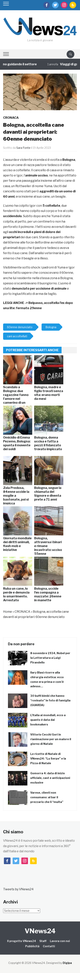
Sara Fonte (23, 147)
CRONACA (11, 118)
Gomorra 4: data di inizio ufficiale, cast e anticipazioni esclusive (50, 778)
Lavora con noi (60, 941)
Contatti (49, 946)
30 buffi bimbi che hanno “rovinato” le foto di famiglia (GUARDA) (50, 700)
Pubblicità (32, 946)
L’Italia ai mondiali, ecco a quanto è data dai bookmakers (48, 719)
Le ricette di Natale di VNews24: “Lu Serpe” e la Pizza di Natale (48, 758)
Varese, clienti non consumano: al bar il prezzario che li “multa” (46, 797)
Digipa (67, 962)
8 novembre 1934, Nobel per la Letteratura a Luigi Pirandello (50, 657)
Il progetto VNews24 (21, 941)
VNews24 (40, 931)
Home (7, 611)
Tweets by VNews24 (18, 889)
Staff (42, 941)
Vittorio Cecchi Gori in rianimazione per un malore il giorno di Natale (50, 739)
